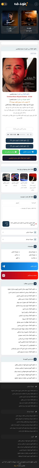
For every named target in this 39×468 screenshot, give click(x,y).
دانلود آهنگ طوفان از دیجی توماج (26, 322)
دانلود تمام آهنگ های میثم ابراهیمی (19, 158)
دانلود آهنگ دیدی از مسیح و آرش (26, 352)
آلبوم (17, 258)
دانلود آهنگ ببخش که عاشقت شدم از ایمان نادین (22, 292)
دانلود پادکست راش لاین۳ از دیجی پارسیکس (23, 349)
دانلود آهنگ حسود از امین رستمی (26, 325)
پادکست (33, 258)
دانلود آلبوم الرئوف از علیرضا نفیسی (26, 375)
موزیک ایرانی (29, 232)
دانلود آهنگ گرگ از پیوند (28, 319)
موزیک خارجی (15, 252)
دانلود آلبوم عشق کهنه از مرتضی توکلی (25, 365)
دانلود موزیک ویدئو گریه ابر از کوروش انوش (25, 419)
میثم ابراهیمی (13, 94)
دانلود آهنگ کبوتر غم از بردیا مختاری (25, 306)
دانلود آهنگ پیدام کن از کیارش (27, 316)
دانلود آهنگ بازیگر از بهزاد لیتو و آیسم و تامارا (23, 329)
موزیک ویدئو (29, 239)
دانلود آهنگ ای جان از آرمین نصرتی (26, 296)
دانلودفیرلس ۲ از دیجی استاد (27, 345)
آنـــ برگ (16, 466)
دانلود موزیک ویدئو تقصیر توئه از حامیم (26, 422)
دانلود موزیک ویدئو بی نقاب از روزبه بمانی (26, 416)
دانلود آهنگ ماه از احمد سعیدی (26, 335)
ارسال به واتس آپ (9, 152)
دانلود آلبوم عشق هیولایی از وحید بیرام (25, 371)
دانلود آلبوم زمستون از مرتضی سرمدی (25, 368)
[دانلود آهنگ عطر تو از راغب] (29, 18)
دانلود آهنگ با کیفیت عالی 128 (18, 146)
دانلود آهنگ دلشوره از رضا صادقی (26, 332)
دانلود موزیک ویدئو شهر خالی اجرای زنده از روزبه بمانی (23, 428)
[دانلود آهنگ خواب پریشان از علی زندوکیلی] (10, 18)
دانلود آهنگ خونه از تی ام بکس (27, 339)
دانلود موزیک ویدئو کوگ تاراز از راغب (27, 431)
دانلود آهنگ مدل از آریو (29, 309)
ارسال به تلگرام (27, 152)
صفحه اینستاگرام (32, 275)
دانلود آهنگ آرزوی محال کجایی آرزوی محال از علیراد (21, 289)
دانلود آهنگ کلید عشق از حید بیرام (26, 302)
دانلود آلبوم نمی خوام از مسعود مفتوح (25, 378)
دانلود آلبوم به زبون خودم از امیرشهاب (27, 456)
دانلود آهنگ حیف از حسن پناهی (26, 299)
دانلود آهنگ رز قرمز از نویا (28, 312)
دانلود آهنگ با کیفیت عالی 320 (18, 140)
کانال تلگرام (34, 266)
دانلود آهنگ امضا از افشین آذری (27, 342)
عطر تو (29, 29)
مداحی (16, 255)
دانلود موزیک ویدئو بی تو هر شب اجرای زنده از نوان (23, 425)
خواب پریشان (10, 29)
